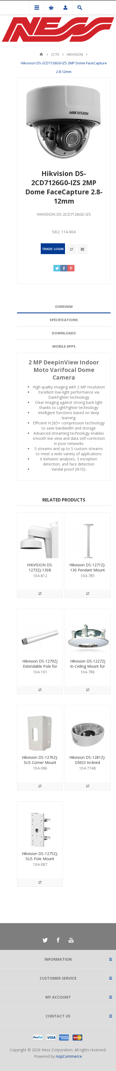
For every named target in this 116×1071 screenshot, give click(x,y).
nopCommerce (69, 1056)
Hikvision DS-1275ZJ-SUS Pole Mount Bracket (40, 858)
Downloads (64, 333)
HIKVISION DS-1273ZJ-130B (40, 567)
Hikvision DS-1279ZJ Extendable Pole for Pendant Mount (39, 666)
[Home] (41, 54)
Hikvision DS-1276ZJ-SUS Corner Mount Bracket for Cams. (40, 762)
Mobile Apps (64, 346)
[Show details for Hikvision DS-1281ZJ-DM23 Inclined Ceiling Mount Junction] (87, 728)
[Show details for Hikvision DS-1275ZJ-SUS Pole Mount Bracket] (40, 824)
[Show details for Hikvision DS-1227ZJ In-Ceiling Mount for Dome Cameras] (87, 631)
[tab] (64, 306)
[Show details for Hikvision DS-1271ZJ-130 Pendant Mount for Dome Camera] (87, 535)
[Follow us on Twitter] (45, 940)
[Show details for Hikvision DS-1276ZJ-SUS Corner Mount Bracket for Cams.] (40, 728)
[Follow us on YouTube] (71, 940)
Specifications (64, 319)
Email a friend (82, 249)
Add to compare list (71, 249)
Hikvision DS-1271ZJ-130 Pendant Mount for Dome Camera (87, 570)
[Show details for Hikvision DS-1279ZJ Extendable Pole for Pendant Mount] (40, 631)
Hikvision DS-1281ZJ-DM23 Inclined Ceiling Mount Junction (87, 765)
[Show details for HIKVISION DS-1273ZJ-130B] (40, 535)
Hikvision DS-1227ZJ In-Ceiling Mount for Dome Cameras (87, 666)
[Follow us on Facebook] (58, 940)
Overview (64, 306)
